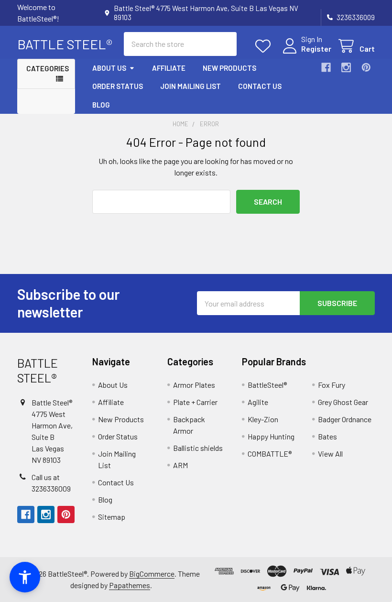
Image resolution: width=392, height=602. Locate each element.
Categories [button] (47, 68)
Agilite (258, 401)
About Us (109, 68)
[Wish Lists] (265, 46)
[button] (25, 577)
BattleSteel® (267, 384)
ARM (180, 465)
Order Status (117, 86)
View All (330, 453)
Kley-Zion (263, 419)
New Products (229, 68)
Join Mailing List (190, 86)
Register (316, 48)
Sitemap (111, 516)
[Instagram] (346, 67)
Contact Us (260, 86)
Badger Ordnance (344, 419)
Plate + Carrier (195, 401)
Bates (327, 436)
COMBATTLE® (270, 453)
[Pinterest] (366, 67)
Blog (101, 104)
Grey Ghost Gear (343, 401)
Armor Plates (194, 384)
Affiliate (168, 68)
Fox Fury (331, 384)
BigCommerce (151, 573)
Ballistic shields (198, 447)
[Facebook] (326, 67)
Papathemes (129, 585)
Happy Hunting (271, 436)
